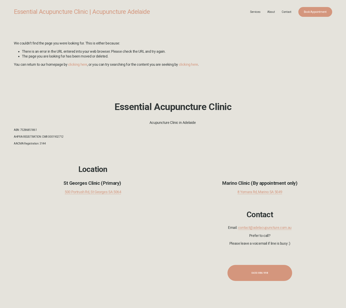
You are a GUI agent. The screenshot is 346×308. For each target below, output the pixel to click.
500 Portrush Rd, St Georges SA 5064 (93, 192)
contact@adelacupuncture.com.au (265, 227)
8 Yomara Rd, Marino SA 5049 (259, 192)
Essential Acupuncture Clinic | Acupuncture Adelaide (82, 11)
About (271, 11)
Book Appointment (315, 11)
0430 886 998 (259, 273)
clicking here (77, 64)
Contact (286, 11)
